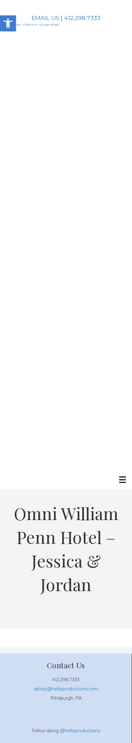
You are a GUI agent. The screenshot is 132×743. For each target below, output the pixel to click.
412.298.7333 (82, 18)
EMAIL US (45, 18)
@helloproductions (80, 730)
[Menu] (122, 480)
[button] (8, 23)
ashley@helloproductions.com (66, 689)
